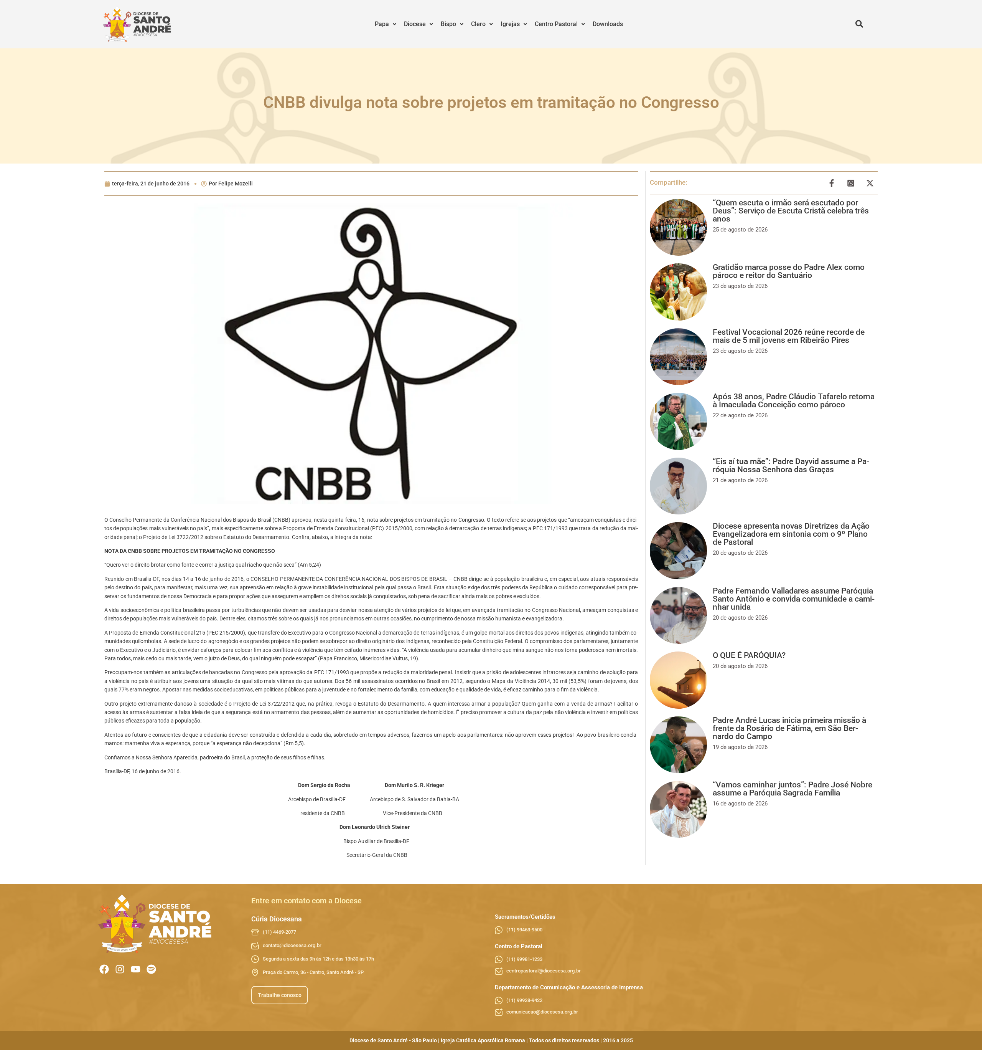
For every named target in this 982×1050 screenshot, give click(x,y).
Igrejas (510, 24)
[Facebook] (104, 969)
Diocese (415, 24)
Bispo (448, 24)
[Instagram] (120, 969)
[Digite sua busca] (859, 24)
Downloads (608, 24)
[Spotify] (151, 969)
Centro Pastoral (556, 24)
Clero (478, 24)
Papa (382, 24)
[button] (385, 24)
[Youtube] (136, 969)
